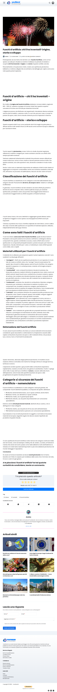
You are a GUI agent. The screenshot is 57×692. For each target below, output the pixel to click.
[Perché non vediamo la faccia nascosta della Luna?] (15, 544)
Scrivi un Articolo (29, 489)
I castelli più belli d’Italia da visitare (40, 595)
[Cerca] (49, 3)
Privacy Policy (6, 656)
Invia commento (9, 628)
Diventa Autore (6, 663)
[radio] (22, 482)
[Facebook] (8, 504)
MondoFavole (6, 678)
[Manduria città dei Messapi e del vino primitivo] (15, 586)
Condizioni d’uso (7, 654)
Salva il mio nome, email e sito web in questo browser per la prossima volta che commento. (25, 623)
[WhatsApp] (18, 504)
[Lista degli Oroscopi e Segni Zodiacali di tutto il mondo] (42, 544)
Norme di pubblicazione (8, 653)
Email (23, 614)
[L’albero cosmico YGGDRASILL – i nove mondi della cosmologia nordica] (42, 565)
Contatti (5, 675)
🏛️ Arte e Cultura (25, 56)
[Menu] (4, 2)
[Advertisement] (28, 10)
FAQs (4, 673)
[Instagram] (53, 690)
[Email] (49, 504)
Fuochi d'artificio (24, 497)
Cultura (6, 497)
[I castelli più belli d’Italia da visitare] (42, 586)
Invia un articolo (7, 666)
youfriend (16, 2)
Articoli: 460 (28, 526)
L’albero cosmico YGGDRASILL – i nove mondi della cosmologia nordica (41, 575)
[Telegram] (28, 504)
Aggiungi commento (9, 619)
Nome (6, 614)
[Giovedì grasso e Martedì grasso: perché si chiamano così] (15, 565)
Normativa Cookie (7, 657)
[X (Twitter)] (39, 504)
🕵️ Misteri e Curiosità (35, 56)
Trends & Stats (6, 668)
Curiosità (14, 497)
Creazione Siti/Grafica (8, 677)
